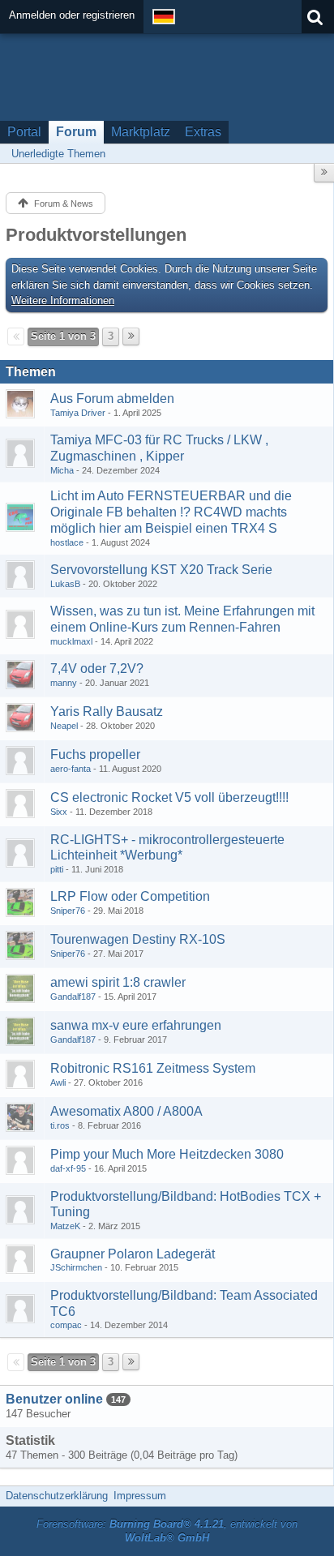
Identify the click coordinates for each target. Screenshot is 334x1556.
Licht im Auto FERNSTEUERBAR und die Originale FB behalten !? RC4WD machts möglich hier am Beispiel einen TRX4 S (171, 512)
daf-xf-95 (68, 1168)
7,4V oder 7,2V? (96, 668)
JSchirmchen (76, 1267)
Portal (24, 132)
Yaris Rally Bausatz (106, 711)
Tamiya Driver (77, 413)
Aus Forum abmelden (112, 398)
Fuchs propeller (95, 754)
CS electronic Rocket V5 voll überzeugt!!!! (169, 797)
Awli (58, 1082)
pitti (56, 869)
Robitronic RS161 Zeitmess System (152, 1068)
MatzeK (65, 1226)
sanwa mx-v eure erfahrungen (135, 1025)
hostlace (67, 542)
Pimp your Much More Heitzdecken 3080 (167, 1154)
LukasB (65, 584)
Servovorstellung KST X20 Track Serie (161, 570)
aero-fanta (70, 769)
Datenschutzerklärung (57, 1496)
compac (66, 1325)
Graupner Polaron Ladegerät (132, 1254)
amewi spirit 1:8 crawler (118, 982)
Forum (76, 132)
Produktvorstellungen (96, 235)
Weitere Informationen (62, 300)
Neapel (64, 726)
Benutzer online (54, 1399)
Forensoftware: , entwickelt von (167, 1531)
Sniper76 (67, 910)
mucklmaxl (71, 641)
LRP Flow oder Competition (130, 896)
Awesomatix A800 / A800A (126, 1111)
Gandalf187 (73, 996)
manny (63, 683)
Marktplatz (140, 132)
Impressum (139, 1496)
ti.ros (60, 1125)
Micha (62, 470)
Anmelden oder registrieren (72, 15)
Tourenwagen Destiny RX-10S (137, 939)
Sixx (58, 812)
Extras (203, 132)
